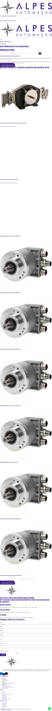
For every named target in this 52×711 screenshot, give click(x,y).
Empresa (1, 634)
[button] (26, 37)
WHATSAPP (5, 605)
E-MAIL (3, 615)
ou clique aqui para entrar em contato (10, 56)
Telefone (1, 630)
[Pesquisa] (40, 53)
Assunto (1, 622)
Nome (1, 626)
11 (30, 579)
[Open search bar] (26, 19)
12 (32, 579)
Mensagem (2, 643)
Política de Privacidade (4, 651)
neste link (17, 652)
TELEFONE (4, 610)
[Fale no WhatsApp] (49, 708)
